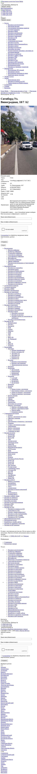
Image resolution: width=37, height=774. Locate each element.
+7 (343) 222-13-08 (6, 13)
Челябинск (4, 769)
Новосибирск (5, 728)
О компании (8, 84)
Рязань (3, 740)
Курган (3, 706)
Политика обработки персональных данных (14, 629)
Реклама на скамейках (14, 572)
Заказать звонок (5, 6)
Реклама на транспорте (15, 34)
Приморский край (6, 735)
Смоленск (4, 750)
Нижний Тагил (5, 725)
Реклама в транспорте (14, 36)
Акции (6, 78)
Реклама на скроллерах (15, 569)
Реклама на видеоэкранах (16, 25)
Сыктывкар (4, 756)
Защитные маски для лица (16, 75)
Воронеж (3, 682)
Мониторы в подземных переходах (18, 559)
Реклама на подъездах (14, 47)
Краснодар (4, 701)
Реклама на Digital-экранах (16, 567)
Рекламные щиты (13, 566)
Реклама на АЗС (13, 60)
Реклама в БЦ (12, 59)
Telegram (26, 536)
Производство (8, 68)
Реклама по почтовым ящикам (17, 603)
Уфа (2, 766)
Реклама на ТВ (12, 37)
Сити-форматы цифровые (16, 556)
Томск (2, 762)
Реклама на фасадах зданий (16, 576)
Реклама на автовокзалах (15, 584)
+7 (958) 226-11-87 (6, 11)
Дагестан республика (7, 685)
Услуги (3, 18)
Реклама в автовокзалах (15, 33)
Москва (3, 717)
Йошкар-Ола (5, 693)
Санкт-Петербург (6, 745)
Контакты (7, 88)
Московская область (7, 719)
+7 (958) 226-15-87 (6, 14)
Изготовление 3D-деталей (16, 70)
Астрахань (4, 670)
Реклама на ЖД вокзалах (15, 62)
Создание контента (14, 29)
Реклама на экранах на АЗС (16, 81)
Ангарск (3, 667)
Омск (2, 730)
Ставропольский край (7, 754)
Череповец (4, 771)
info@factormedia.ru (6, 8)
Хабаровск (4, 767)
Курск (2, 707)
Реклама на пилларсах (14, 571)
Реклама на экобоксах (14, 54)
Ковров (3, 698)
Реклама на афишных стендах (17, 579)
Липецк (3, 709)
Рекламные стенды (13, 71)
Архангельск (5, 669)
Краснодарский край (7, 703)
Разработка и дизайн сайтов (16, 613)
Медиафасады (12, 558)
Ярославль (4, 772)
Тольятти (3, 761)
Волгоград (4, 678)
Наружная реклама (13, 26)
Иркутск (3, 691)
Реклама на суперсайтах (15, 564)
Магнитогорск (5, 712)
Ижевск (3, 690)
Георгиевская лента (14, 80)
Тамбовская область (7, 759)
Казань (3, 695)
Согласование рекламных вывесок (18, 28)
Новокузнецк (5, 727)
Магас (2, 711)
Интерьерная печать (14, 65)
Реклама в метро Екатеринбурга (17, 44)
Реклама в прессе (13, 46)
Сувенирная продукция (15, 41)
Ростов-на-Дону (6, 737)
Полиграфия (12, 39)
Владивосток (5, 675)
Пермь (3, 733)
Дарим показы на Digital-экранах (18, 83)
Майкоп (3, 714)
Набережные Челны (7, 720)
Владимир (4, 677)
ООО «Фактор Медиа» (23, 630)
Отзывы (6, 86)
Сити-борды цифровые (15, 555)
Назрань (3, 722)
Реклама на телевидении (15, 589)
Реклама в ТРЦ (12, 57)
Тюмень (3, 764)
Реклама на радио (13, 42)
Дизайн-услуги (9, 76)
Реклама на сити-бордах (15, 580)
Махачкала (4, 716)
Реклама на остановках (15, 577)
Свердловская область (14, 561)
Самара (3, 741)
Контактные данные (10, 544)
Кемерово (4, 696)
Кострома (4, 699)
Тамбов (3, 758)
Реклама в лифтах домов (15, 55)
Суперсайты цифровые (15, 553)
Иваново (3, 688)
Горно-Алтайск (5, 683)
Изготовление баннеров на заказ (18, 73)
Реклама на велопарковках (16, 574)
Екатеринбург (5, 686)
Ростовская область (7, 738)
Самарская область (6, 743)
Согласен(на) (5, 235)
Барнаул (3, 672)
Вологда (3, 680)
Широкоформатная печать (16, 63)
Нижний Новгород (6, 724)
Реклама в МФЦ (13, 31)
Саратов (3, 746)
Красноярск (4, 704)
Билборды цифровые (14, 551)
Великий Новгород (7, 673)
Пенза (2, 732)
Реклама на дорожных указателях (18, 67)
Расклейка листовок (14, 49)
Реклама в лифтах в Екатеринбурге (18, 597)
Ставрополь (4, 753)
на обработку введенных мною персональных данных (14, 236)
